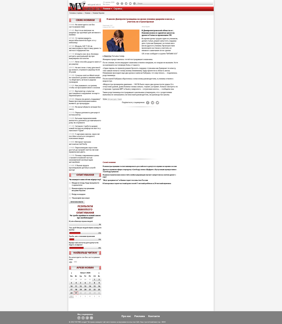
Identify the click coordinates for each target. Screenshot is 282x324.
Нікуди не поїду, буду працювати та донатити (85, 184)
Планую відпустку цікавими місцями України (83, 190)
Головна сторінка (75, 13)
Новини (106, 8)
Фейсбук (107, 56)
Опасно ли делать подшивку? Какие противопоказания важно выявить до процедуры (84, 101)
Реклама (139, 316)
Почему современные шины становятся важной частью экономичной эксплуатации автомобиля (84, 159)
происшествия (114, 99)
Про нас (126, 316)
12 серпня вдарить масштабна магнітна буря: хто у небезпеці (82, 40)
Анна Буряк (146, 27)
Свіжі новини (85, 20)
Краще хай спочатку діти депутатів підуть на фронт (83, 244)
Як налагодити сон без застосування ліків (82, 26)
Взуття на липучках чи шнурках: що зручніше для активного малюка (85, 33)
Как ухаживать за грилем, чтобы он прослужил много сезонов (84, 87)
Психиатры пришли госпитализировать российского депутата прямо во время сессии (140, 166)
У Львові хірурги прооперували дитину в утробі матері (82, 168)
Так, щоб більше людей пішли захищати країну (85, 229)
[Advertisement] (140, 134)
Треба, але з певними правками (82, 236)
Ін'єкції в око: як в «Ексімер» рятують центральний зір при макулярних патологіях (84, 56)
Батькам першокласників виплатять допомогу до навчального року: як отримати (85, 120)
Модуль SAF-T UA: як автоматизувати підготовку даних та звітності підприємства (85, 48)
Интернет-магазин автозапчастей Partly (80, 143)
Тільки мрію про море (81, 198)
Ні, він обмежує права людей (81, 221)
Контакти (154, 316)
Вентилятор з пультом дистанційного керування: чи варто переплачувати (84, 93)
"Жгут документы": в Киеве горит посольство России (125, 180)
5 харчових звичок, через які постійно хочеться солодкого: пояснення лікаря (84, 136)
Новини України (98, 13)
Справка (118, 8)
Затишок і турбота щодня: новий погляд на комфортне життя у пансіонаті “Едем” (85, 128)
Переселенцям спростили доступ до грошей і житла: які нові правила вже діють (83, 150)
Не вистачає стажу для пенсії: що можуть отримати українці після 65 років (84, 70)
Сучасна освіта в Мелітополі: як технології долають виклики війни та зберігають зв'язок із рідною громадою (85, 79)
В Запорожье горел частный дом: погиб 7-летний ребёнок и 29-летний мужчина (137, 183)
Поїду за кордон (78, 194)
